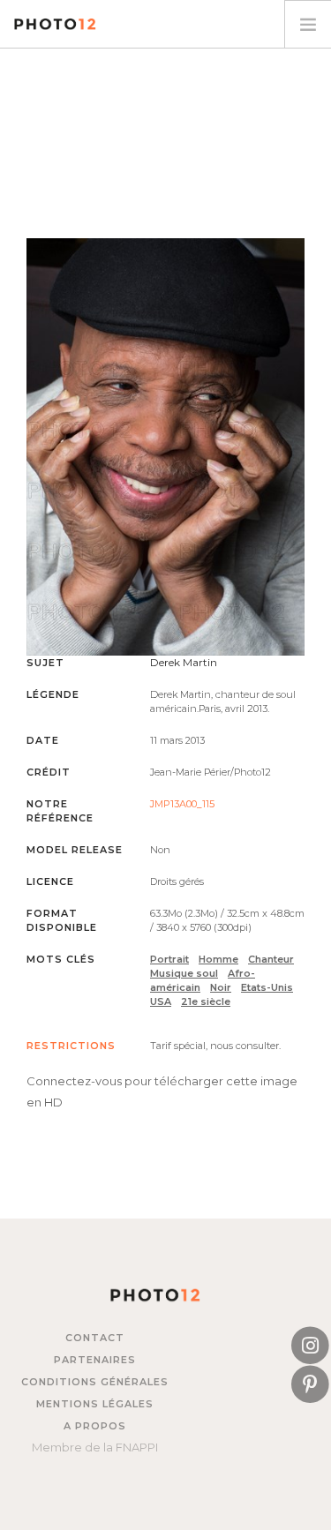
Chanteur (271, 959)
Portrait (169, 959)
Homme (218, 959)
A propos (95, 1426)
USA (160, 1001)
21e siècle (205, 1001)
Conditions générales (95, 1382)
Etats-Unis (267, 987)
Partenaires (95, 1360)
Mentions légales (95, 1404)
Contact (94, 1337)
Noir (220, 987)
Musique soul (184, 973)
